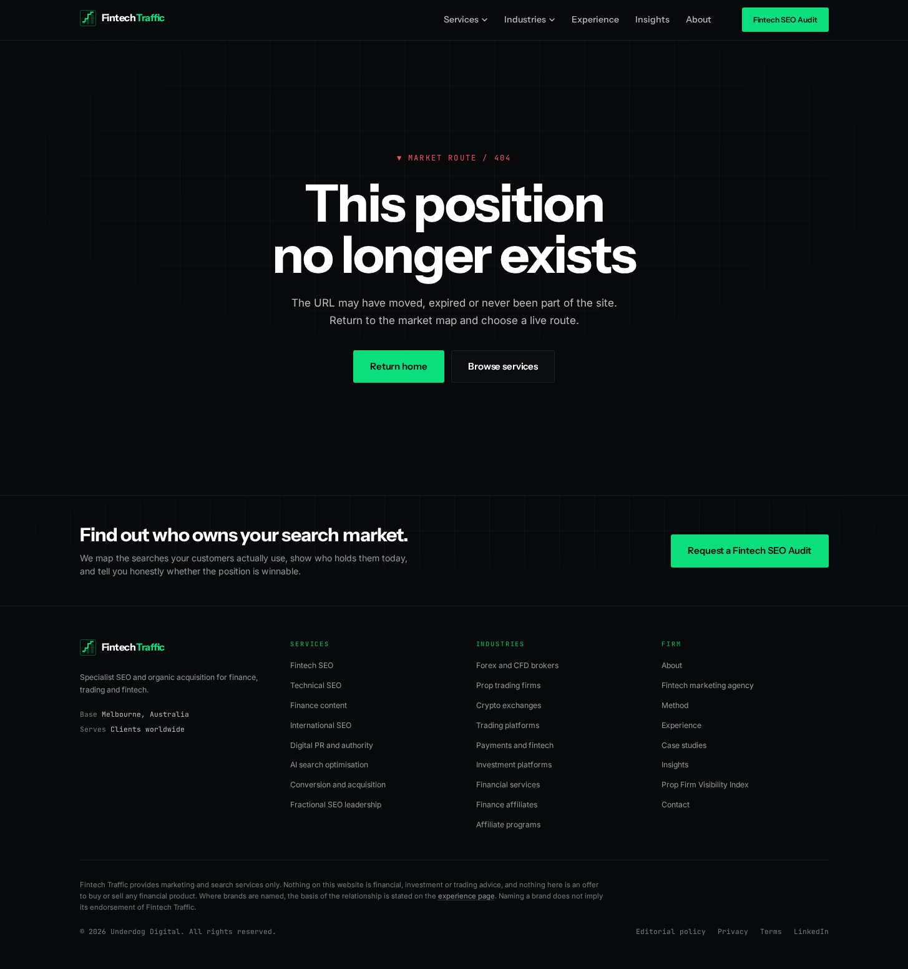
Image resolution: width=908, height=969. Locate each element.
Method (674, 705)
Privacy (733, 931)
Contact (675, 804)
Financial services (508, 784)
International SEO (320, 725)
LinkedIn (811, 931)
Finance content (318, 705)
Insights (652, 19)
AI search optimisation (329, 764)
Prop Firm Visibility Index (705, 784)
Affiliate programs (508, 824)
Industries (525, 19)
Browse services (503, 366)
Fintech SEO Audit (785, 19)
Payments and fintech (515, 745)
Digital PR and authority (331, 745)
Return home (398, 366)
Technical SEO (315, 685)
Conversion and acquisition (338, 784)
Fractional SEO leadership (335, 804)
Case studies (683, 745)
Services (461, 19)
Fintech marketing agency (707, 685)
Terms (771, 931)
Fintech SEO (311, 665)
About (698, 19)
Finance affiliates (506, 804)
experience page (466, 896)
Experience (595, 19)
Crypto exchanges (508, 705)
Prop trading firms (508, 685)
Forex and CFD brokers (517, 665)
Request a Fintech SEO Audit (749, 550)
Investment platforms (514, 764)
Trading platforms (507, 725)
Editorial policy (671, 931)
